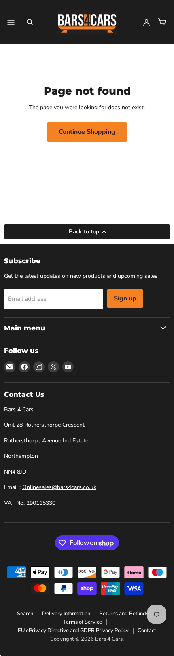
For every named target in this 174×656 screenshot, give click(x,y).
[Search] (30, 22)
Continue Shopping (87, 131)
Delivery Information (66, 613)
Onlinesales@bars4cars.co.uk (59, 487)
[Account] (146, 22)
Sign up (125, 298)
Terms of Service (82, 622)
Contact (147, 630)
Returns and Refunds (124, 613)
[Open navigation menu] (11, 22)
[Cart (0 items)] (162, 22)
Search (25, 613)
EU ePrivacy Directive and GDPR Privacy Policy (73, 630)
